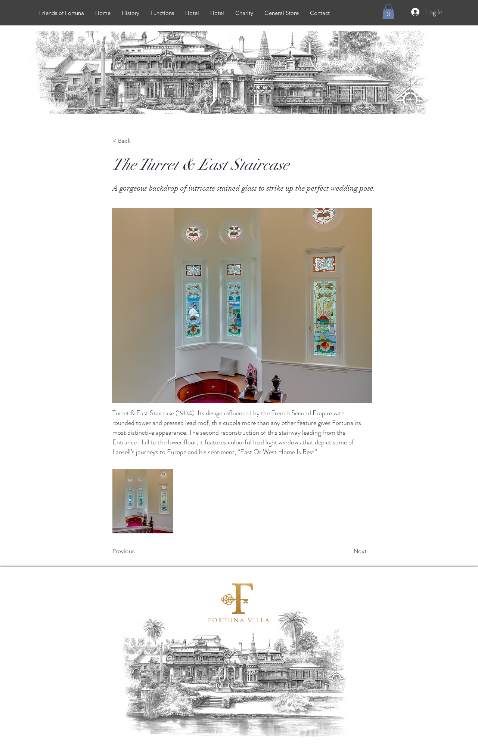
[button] (388, 11)
